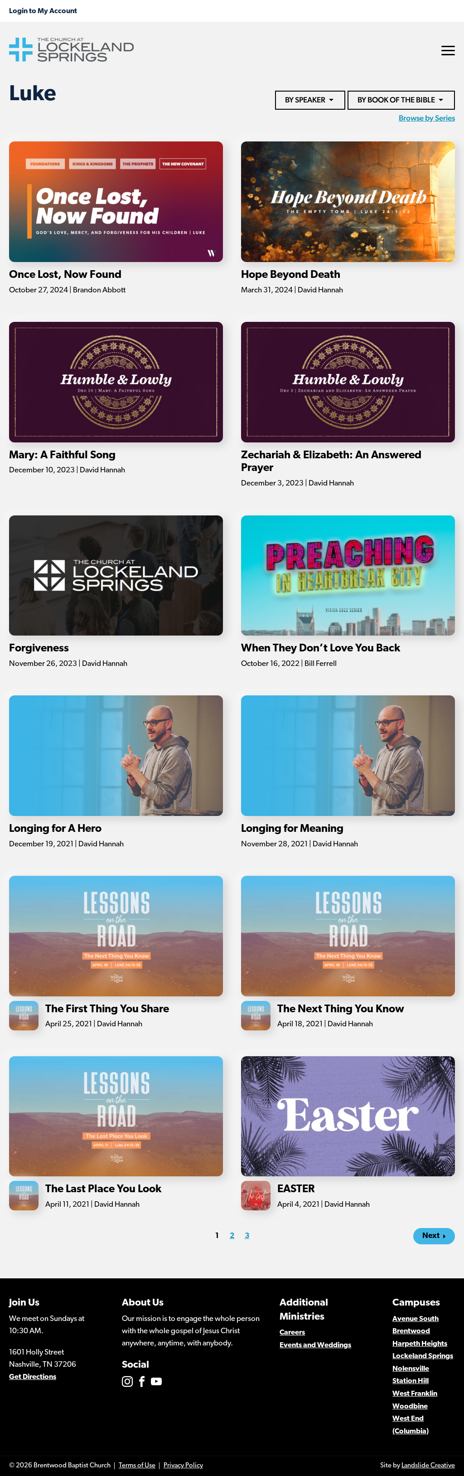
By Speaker (305, 99)
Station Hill (410, 1381)
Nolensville (410, 1369)
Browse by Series (427, 117)
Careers (292, 1332)
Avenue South (415, 1319)
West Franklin (414, 1394)
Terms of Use (137, 1465)
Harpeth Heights (419, 1344)
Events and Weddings (315, 1345)
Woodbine (410, 1406)
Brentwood (411, 1331)
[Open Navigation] (448, 50)
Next (431, 1236)
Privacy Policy (183, 1465)
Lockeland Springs (422, 1356)
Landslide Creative (428, 1465)
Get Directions (32, 1377)
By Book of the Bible (396, 99)
